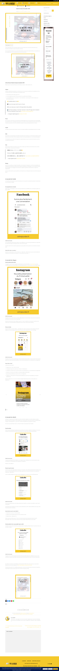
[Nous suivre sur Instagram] (54, 0)
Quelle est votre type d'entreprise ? (48, 56)
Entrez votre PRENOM (48, 41)
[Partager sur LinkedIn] (25, 610)
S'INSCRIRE (49, 76)
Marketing (46, 19)
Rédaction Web (46, 23)
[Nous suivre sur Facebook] (53, 0)
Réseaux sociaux (23, 613)
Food (45, 17)
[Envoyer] (53, 11)
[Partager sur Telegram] (28, 610)
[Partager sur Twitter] (20, 610)
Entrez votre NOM (48, 46)
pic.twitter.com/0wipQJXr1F (27, 111)
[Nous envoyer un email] (50, 663)
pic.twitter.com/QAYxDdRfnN (32, 155)
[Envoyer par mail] (21, 610)
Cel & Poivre (28, 11)
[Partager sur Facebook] (18, 610)
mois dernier (32, 264)
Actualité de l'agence (47, 16)
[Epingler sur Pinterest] (23, 610)
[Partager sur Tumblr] (26, 610)
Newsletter (46, 21)
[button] (40, 394)
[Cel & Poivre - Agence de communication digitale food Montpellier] (8, 4)
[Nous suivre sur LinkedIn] (51, 663)
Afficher (11, 45)
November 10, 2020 (20, 158)
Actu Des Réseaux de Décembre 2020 (25, 565)
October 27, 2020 (23, 113)
